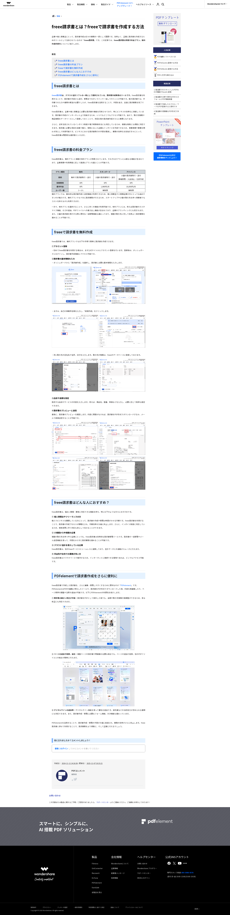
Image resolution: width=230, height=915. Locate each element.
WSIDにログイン (143, 878)
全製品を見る (97, 892)
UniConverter (97, 868)
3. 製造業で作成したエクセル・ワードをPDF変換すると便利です (166, 105)
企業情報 (114, 868)
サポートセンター (103, 802)
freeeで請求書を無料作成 (70, 67)
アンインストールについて (134, 907)
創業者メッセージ (118, 873)
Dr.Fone (95, 878)
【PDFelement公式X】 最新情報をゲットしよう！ (167, 156)
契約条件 (33, 907)
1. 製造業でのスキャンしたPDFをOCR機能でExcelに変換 (166, 90)
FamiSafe (95, 887)
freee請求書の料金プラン (70, 64)
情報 (58, 16)
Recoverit (96, 873)
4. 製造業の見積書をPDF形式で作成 (166, 112)
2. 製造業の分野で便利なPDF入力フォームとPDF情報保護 (166, 98)
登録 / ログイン (61, 748)
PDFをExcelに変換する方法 (167, 63)
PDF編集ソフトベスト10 (166, 56)
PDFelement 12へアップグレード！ (125, 4)
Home (53, 16)
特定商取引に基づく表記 (96, 907)
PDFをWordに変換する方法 (167, 69)
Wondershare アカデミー (147, 868)
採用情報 (114, 878)
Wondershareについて (120, 863)
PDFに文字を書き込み (165, 75)
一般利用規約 (78, 907)
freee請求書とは (66, 60)
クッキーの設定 (62, 907)
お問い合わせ (142, 863)
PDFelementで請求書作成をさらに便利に (78, 75)
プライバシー (47, 907)
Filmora (95, 863)
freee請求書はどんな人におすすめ (74, 71)
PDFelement (126, 585)
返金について (115, 907)
